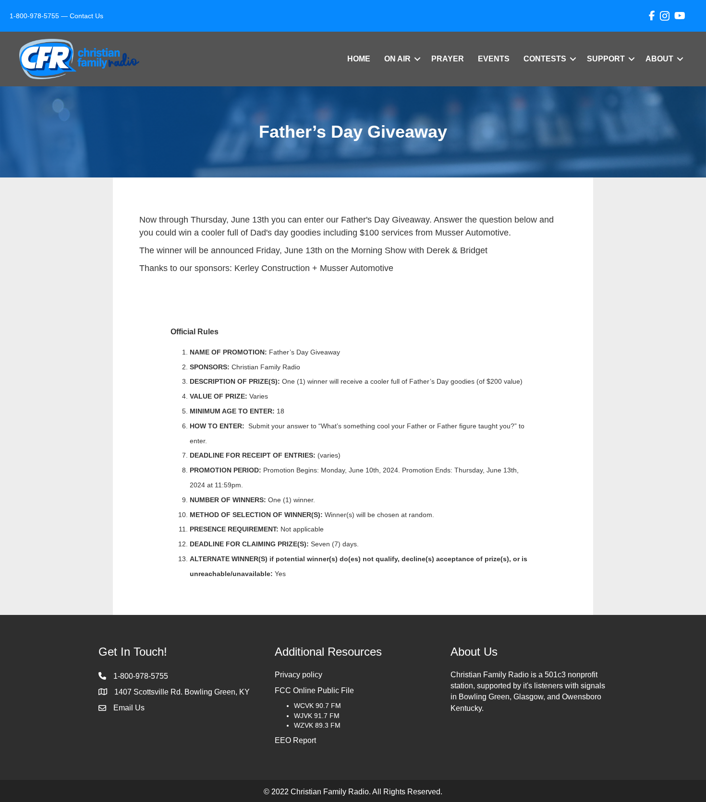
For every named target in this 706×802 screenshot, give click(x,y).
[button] (417, 59)
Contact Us (86, 16)
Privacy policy (298, 675)
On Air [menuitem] (397, 59)
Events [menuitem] (494, 59)
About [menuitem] (659, 59)
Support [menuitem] (606, 59)
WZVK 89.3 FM (317, 725)
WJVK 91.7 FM (317, 715)
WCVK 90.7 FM (317, 705)
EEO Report (295, 740)
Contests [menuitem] (544, 59)
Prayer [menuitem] (447, 59)
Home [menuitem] (358, 59)
